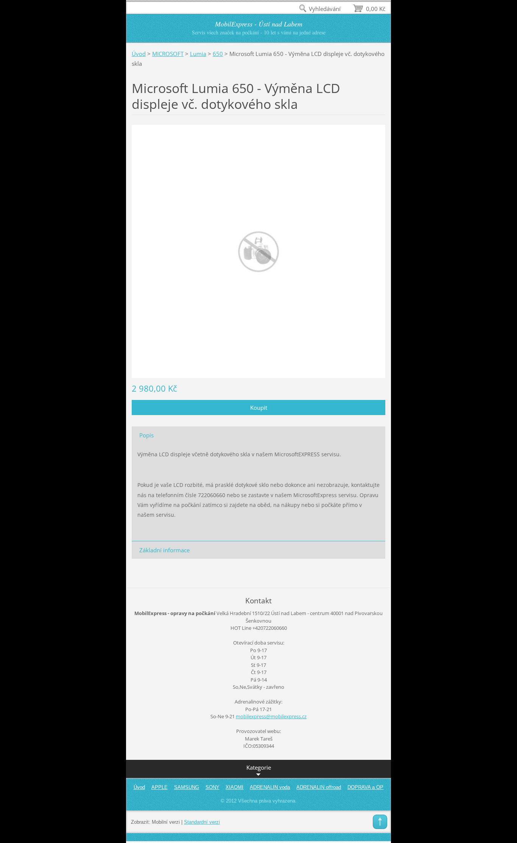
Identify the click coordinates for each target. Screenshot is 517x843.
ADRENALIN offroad (318, 787)
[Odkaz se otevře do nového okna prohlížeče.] (258, 250)
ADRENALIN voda (270, 787)
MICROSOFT (168, 53)
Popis (146, 435)
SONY (213, 787)
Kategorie (258, 767)
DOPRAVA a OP (365, 787)
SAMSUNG (186, 787)
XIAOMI (234, 787)
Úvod (139, 53)
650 (218, 53)
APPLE (159, 787)
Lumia (198, 53)
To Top (380, 822)
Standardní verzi (202, 822)
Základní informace (164, 550)
